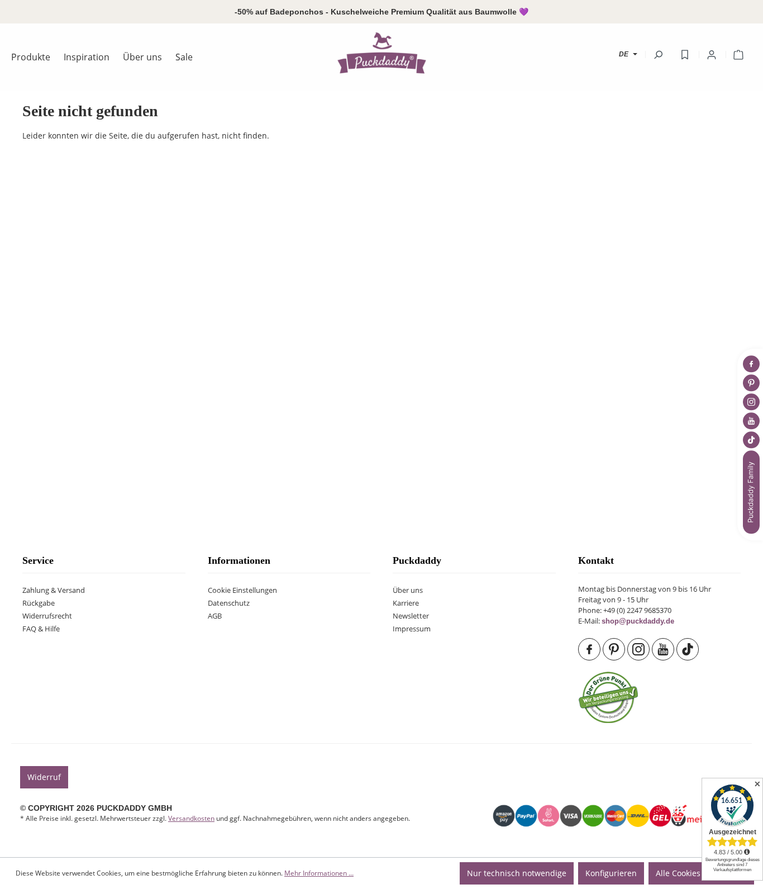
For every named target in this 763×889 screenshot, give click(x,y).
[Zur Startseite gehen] (381, 52)
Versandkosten (191, 818)
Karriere (406, 603)
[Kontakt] (752, 492)
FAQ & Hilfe (41, 629)
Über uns (408, 590)
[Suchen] (658, 55)
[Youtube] (664, 649)
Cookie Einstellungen (242, 590)
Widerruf (44, 777)
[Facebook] (590, 649)
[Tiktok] (688, 649)
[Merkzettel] (684, 55)
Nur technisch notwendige (516, 873)
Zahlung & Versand (53, 590)
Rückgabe (38, 603)
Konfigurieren (611, 873)
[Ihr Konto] (711, 55)
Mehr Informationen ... (319, 873)
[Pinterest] (615, 649)
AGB (215, 616)
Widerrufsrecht (47, 616)
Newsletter (411, 616)
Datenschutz (229, 603)
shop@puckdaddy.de (638, 621)
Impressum (412, 629)
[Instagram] (639, 649)
